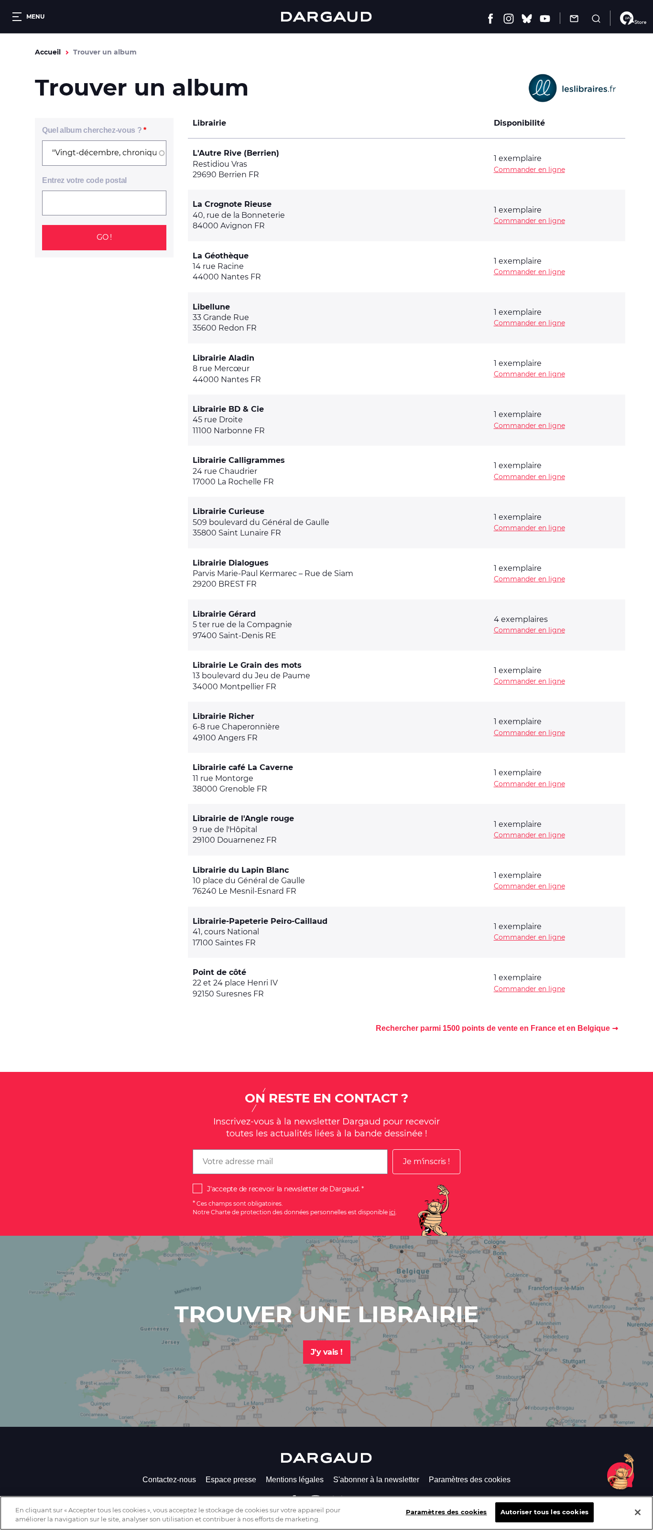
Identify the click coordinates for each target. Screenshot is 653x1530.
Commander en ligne (529, 169)
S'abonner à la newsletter (376, 1480)
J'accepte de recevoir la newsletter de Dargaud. (283, 1189)
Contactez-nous (169, 1480)
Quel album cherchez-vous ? (91, 130)
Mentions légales (295, 1480)
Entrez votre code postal (84, 180)
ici (392, 1212)
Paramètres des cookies (470, 1480)
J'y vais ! (327, 1352)
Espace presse (231, 1480)
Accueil (48, 52)
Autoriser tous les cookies (544, 1512)
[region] (326, 1513)
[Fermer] (637, 1512)
